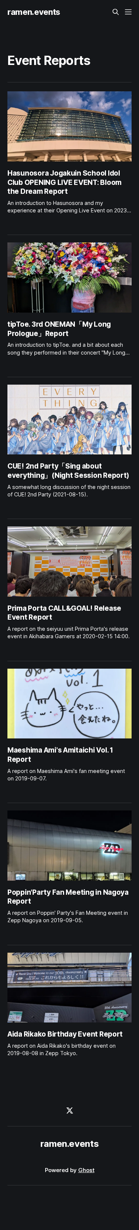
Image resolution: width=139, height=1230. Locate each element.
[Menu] (128, 12)
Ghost (86, 1170)
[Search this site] (116, 12)
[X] (69, 1110)
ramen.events (33, 12)
